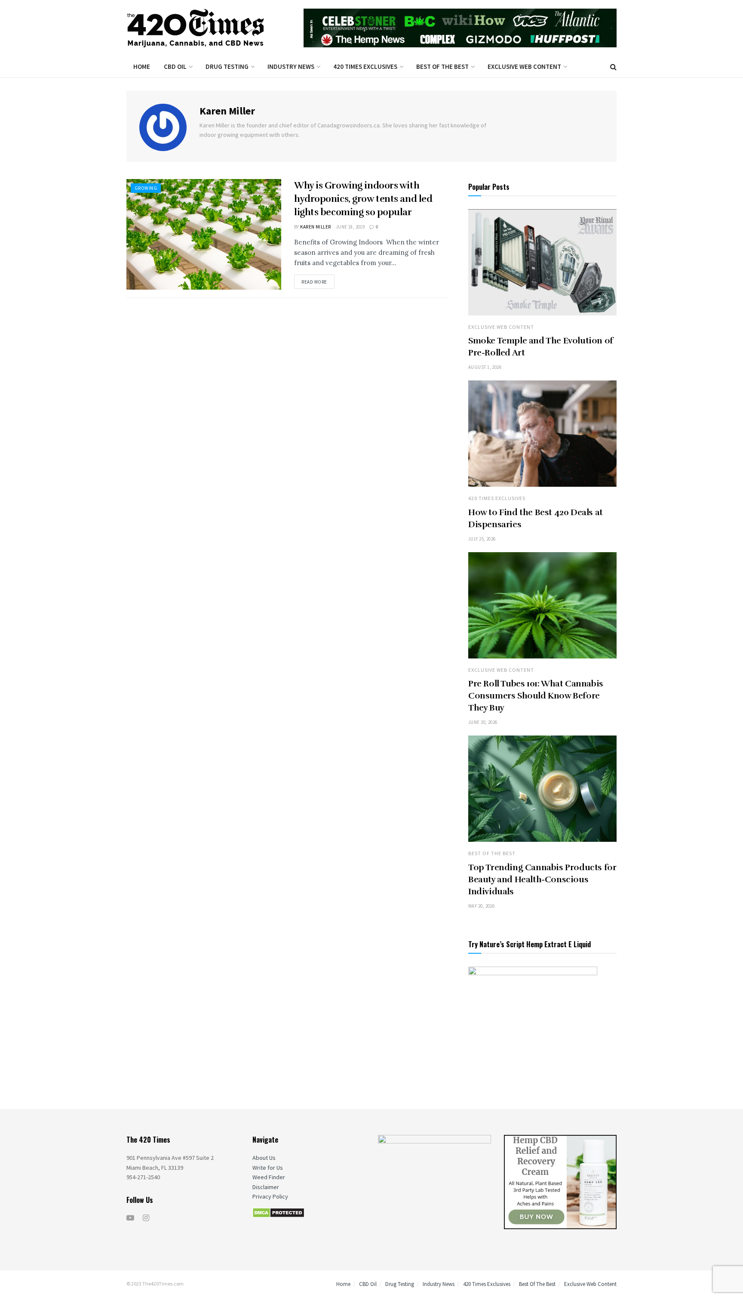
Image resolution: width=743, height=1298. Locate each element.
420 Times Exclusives (365, 66)
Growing (146, 188)
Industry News (290, 66)
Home (141, 66)
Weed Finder (268, 1177)
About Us (264, 1158)
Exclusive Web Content (524, 66)
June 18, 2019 (350, 227)
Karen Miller (315, 227)
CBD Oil (175, 66)
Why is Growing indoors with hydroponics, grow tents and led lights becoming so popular (363, 198)
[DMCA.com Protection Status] (278, 1212)
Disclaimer (265, 1187)
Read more (314, 282)
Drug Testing (227, 66)
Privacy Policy (270, 1196)
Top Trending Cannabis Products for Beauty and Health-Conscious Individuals (542, 879)
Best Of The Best (442, 66)
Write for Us (267, 1167)
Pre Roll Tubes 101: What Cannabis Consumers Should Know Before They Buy (535, 695)
